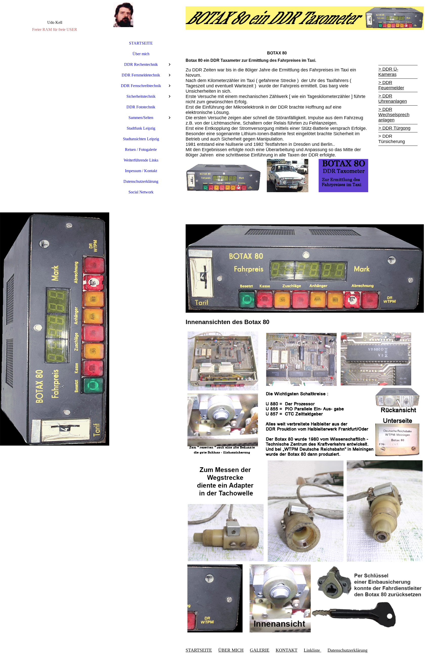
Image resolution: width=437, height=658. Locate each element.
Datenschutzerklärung (140, 181)
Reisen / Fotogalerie (141, 149)
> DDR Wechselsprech (393, 112)
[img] (54, 329)
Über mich (141, 54)
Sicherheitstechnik (141, 96)
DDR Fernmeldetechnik (141, 75)
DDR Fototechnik (140, 107)
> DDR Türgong (394, 128)
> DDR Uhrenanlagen (392, 98)
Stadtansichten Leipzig (141, 139)
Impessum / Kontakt (141, 171)
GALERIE (259, 650)
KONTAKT (286, 650)
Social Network (141, 192)
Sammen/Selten (140, 117)
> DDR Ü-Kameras (388, 72)
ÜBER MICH (231, 650)
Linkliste (312, 650)
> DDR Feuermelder (391, 85)
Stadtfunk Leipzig (141, 128)
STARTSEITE (141, 43)
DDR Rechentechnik (141, 64)
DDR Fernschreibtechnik (141, 86)
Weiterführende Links (141, 160)
